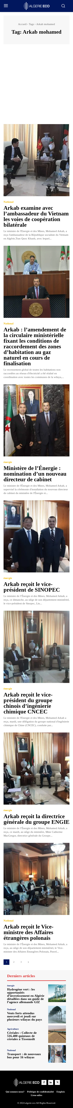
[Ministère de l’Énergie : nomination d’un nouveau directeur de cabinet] (36, 420)
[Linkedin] (50, 1082)
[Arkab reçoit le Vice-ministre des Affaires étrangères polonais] (36, 879)
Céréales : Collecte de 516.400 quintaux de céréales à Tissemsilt (22, 1036)
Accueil (22, 24)
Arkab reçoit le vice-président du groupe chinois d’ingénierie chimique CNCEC (28, 703)
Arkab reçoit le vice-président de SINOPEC (32, 587)
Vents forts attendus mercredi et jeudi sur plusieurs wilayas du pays (24, 1016)
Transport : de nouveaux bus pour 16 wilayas (24, 1055)
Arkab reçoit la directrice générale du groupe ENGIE (36, 819)
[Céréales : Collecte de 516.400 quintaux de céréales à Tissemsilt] (57, 1034)
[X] (57, 1082)
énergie (8, 462)
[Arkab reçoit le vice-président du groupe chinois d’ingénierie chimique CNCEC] (36, 647)
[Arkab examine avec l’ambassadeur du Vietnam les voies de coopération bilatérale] (36, 160)
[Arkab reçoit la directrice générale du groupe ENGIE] (36, 768)
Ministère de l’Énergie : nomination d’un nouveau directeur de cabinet (35, 474)
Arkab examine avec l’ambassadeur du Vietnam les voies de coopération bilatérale (36, 216)
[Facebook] (43, 1082)
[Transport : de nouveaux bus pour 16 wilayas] (57, 1054)
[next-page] (28, 962)
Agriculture (13, 1029)
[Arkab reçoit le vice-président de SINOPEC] (36, 536)
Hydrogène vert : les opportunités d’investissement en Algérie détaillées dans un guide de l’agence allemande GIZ (25, 996)
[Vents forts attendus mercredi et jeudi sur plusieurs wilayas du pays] (57, 1014)
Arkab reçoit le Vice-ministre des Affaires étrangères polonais (29, 932)
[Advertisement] (36, 86)
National (8, 202)
